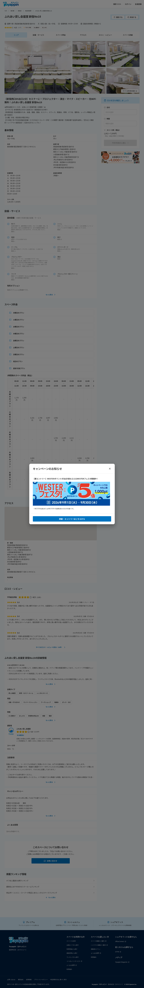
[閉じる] (109, 468)
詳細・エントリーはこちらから (72, 519)
